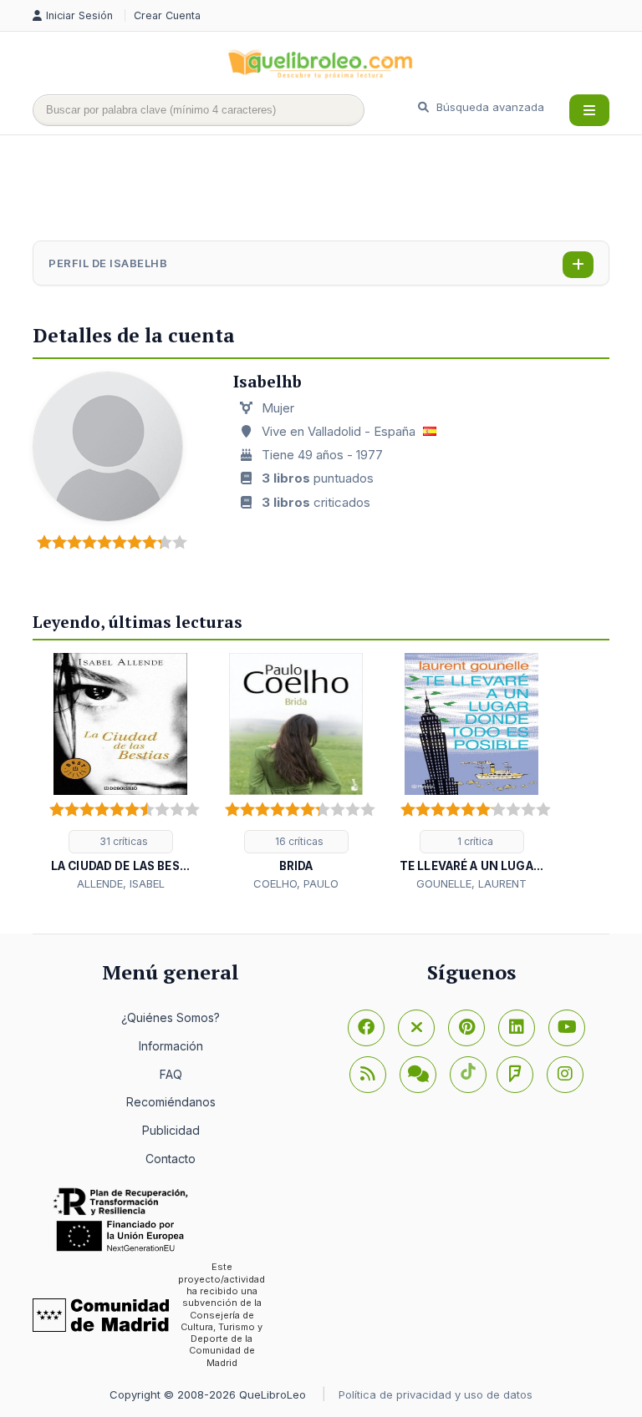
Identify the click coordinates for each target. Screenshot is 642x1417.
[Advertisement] (337, 189)
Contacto (170, 1158)
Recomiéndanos (171, 1102)
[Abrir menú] (589, 110)
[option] (120, 773)
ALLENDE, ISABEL (121, 883)
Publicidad (171, 1130)
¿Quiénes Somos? (170, 1017)
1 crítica (474, 841)
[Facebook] (366, 1028)
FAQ (171, 1074)
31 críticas (122, 841)
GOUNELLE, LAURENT (471, 883)
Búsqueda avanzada (488, 107)
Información (171, 1046)
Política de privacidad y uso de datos (435, 1394)
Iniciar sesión (81, 15)
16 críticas (298, 841)
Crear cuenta (167, 15)
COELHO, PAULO (296, 883)
